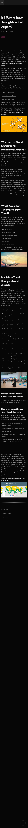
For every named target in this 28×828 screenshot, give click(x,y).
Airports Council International (9, 517)
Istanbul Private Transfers (8, 99)
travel (3, 37)
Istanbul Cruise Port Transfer (9, 96)
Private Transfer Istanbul (8, 92)
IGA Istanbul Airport (7, 513)
